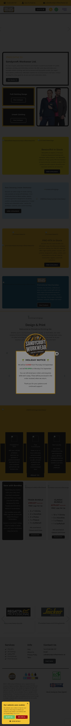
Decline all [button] (22, 717)
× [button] (27, 703)
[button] (16, 721)
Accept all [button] (9, 717)
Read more (17, 713)
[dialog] (16, 713)
